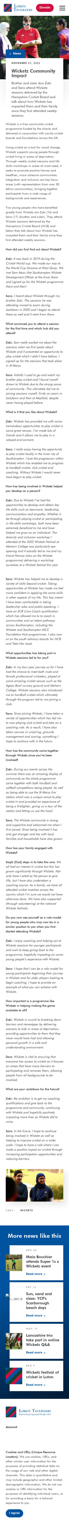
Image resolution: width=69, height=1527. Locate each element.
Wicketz (26, 1210)
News (17, 53)
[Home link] (18, 8)
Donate (44, 7)
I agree (14, 1513)
